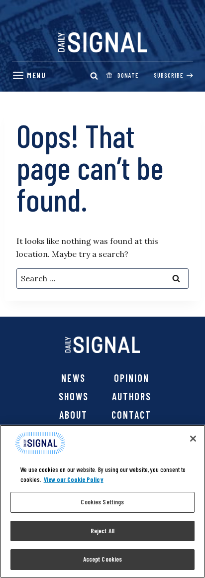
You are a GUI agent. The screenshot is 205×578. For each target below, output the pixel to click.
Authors (131, 396)
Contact (131, 415)
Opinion (131, 378)
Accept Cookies (102, 559)
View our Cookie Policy (73, 479)
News (73, 378)
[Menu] (29, 75)
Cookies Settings (102, 502)
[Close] (193, 439)
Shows (74, 396)
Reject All (102, 531)
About (73, 415)
